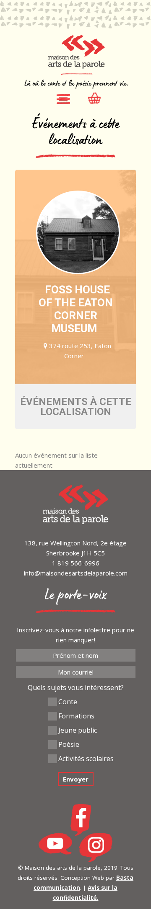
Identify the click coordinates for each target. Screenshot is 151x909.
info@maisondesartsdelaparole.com (76, 573)
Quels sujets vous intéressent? (76, 687)
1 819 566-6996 (75, 563)
